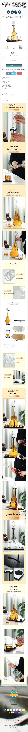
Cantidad (14, 60)
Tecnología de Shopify (14, 727)
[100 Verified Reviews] (14, 699)
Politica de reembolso (19, 716)
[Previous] (3, 47)
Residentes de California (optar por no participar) (14, 721)
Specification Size (14, 55)
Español (13, 702)
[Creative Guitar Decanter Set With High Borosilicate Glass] (14, 47)
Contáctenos (8, 717)
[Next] (25, 47)
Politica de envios (8, 716)
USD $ (13, 705)
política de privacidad (18, 717)
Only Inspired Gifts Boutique (16, 725)
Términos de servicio (14, 719)
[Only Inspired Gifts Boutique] (6, 5)
